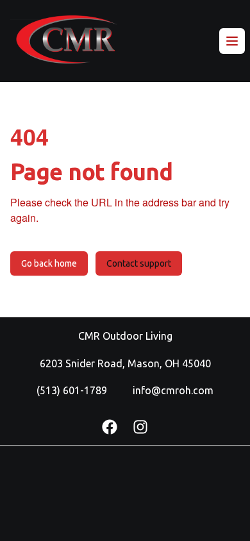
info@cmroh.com (173, 390)
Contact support (138, 263)
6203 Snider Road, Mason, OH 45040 (125, 363)
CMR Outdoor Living (125, 336)
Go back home (49, 263)
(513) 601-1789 (72, 390)
